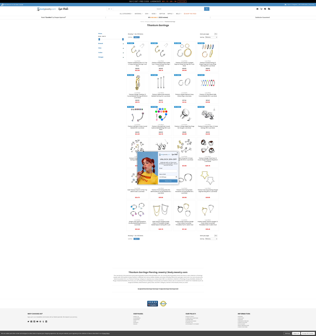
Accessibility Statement (192, 324)
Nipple (170, 13)
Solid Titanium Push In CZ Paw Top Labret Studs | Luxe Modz (137, 190)
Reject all (296, 333)
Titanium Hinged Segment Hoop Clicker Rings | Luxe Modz (184, 95)
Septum (162, 13)
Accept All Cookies (308, 333)
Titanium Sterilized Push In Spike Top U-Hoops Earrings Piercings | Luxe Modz (161, 64)
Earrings (155, 289)
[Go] (206, 9)
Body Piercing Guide (243, 325)
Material (138, 13)
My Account (241, 324)
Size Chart (241, 318)
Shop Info (311, 4)
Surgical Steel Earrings (145, 289)
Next (136, 37)
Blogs (135, 324)
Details (21, 5)
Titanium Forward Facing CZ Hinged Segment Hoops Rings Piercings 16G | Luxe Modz (207, 64)
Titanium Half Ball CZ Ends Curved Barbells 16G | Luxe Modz (137, 127)
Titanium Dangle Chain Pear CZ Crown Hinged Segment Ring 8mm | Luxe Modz (208, 159)
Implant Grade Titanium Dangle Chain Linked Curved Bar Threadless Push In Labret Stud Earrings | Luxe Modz (184, 224)
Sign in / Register (292, 4)
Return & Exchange (191, 321)
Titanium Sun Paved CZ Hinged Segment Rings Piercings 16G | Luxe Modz (184, 64)
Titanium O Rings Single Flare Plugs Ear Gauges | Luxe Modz (184, 127)
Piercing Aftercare (243, 321)
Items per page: (204, 34)
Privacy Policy (190, 316)
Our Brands (137, 318)
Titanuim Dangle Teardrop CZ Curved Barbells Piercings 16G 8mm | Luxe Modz (137, 96)
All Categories (125, 13)
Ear (146, 13)
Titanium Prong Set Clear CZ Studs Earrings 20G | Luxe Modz (208, 127)
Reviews (240, 316)
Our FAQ (240, 319)
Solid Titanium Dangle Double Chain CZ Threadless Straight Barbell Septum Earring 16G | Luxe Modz (160, 224)
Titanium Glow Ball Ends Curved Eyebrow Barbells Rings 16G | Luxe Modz (161, 128)
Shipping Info (189, 319)
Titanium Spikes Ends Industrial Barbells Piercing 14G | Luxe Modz (161, 95)
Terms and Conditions (192, 318)
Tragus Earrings (164, 289)
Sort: (202, 37)
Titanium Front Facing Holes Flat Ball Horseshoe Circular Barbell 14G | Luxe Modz (161, 191)
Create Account (242, 322)
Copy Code (182, 1)
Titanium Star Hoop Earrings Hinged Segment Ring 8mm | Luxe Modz (208, 190)
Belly (178, 13)
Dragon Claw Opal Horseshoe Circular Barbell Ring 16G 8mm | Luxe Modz (137, 223)
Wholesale (136, 319)
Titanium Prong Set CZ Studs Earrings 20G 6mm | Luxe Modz (184, 159)
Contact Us (189, 322)
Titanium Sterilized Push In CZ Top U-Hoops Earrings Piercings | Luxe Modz (137, 64)
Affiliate (136, 322)
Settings (287, 333)
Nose (154, 13)
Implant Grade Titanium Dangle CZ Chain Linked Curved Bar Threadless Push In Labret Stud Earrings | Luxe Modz (208, 224)
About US (136, 316)
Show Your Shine (242, 327)
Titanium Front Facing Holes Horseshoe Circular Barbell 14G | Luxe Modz (184, 191)
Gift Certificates (302, 4)
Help (135, 321)
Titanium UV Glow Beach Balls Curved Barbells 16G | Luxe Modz (208, 95)
